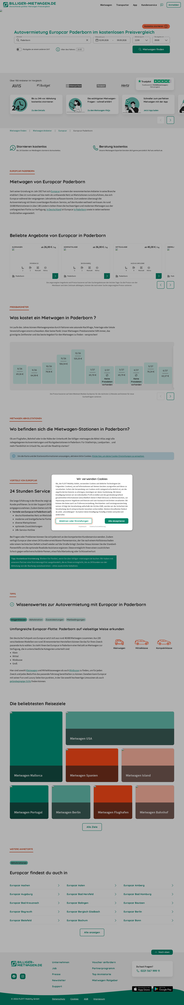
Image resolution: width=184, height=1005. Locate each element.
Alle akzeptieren (116, 521)
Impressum (82, 526)
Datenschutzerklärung (97, 526)
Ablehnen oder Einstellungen (73, 521)
